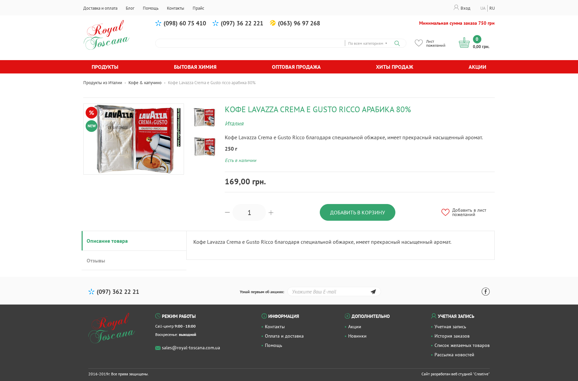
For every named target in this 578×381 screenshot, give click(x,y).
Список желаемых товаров (462, 345)
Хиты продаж (394, 66)
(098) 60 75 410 (185, 23)
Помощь (273, 345)
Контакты (275, 327)
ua (483, 8)
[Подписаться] (373, 293)
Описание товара (107, 240)
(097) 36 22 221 (242, 23)
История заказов (452, 336)
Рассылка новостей (454, 355)
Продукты (105, 66)
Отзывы (96, 260)
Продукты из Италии (102, 82)
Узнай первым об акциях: (262, 291)
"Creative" (481, 373)
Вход (465, 8)
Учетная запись (450, 327)
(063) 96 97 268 (299, 23)
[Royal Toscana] (111, 328)
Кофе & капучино (145, 82)
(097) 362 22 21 (118, 292)
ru (492, 8)
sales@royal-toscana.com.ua (191, 348)
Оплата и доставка (284, 336)
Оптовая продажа (296, 66)
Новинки (357, 336)
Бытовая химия (195, 66)
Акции (477, 66)
